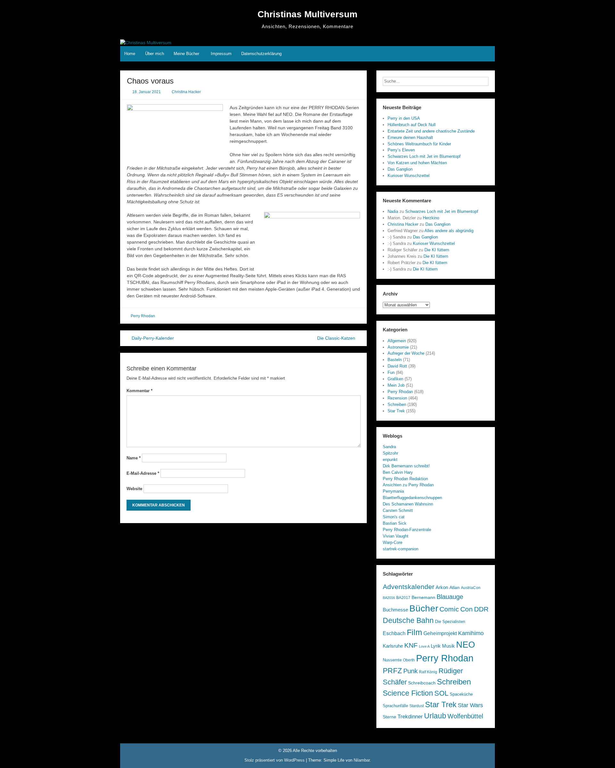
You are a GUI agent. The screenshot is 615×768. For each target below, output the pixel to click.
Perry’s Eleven (401, 150)
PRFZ (392, 671)
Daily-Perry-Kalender (152, 338)
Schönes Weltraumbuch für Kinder (419, 143)
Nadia (393, 211)
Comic (449, 609)
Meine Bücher (186, 53)
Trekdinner (410, 717)
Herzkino (431, 217)
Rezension (397, 398)
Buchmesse (395, 609)
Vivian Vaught (395, 536)
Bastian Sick (394, 523)
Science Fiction (408, 693)
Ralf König (428, 672)
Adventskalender (408, 587)
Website (134, 488)
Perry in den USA (404, 118)
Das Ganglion (400, 169)
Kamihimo (471, 633)
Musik (448, 646)
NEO (465, 645)
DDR (481, 609)
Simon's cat (394, 516)
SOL (441, 693)
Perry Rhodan (143, 316)
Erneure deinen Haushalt (410, 137)
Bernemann (423, 597)
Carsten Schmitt (398, 510)
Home (129, 53)
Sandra (389, 446)
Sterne (389, 717)
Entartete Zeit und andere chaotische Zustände (431, 131)
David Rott (397, 366)
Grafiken (395, 378)
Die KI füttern (436, 249)
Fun (391, 372)
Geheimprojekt (440, 633)
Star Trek (396, 410)
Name (134, 458)
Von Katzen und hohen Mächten (417, 162)
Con (466, 609)
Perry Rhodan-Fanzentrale (407, 529)
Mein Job (396, 385)
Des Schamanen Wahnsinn (408, 504)
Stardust (416, 706)
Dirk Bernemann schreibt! (406, 466)
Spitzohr (390, 453)
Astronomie (398, 347)
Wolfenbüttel (465, 716)
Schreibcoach (422, 682)
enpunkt (390, 459)
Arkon (442, 587)
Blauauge (450, 596)
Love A (424, 646)
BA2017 (403, 597)
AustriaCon (470, 588)
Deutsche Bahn (408, 621)
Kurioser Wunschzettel (409, 175)
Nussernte (392, 660)
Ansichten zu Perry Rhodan (408, 484)
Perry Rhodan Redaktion (405, 478)
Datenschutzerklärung (261, 53)
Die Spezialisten (450, 621)
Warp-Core (392, 542)
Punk (410, 671)
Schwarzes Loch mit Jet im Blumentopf (424, 156)
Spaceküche (461, 694)
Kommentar (139, 390)
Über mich (154, 53)
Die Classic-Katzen (337, 338)
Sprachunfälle (395, 705)
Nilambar (362, 760)
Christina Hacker (186, 92)
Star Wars (470, 705)
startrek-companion (400, 548)
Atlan (454, 587)
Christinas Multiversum (307, 14)
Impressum (221, 53)
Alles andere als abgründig (448, 230)
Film (414, 632)
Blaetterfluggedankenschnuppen (412, 497)
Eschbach (394, 633)
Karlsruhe (393, 646)
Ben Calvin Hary (398, 472)
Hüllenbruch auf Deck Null (412, 124)
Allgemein (397, 340)
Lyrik (436, 646)
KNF (411, 645)
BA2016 (389, 598)
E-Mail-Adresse (143, 473)
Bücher (423, 608)
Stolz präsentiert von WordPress (275, 760)
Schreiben (397, 404)
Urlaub (435, 716)
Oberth (409, 660)
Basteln (395, 359)
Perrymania (393, 491)
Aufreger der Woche (406, 353)
